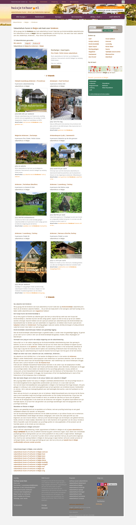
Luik (90, 90)
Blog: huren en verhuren (22, 494)
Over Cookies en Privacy (22, 496)
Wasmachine (110, 54)
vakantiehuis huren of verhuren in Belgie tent (29, 466)
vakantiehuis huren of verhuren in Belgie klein (29, 458)
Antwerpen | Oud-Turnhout (59, 81)
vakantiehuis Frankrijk (76, 487)
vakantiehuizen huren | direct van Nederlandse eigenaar (30, 12)
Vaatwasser (92, 54)
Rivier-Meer (109, 46)
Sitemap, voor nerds (20, 498)
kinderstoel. (32, 325)
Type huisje (32, 1)
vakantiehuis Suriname (77, 496)
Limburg (91, 88)
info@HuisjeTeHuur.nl (76, 509)
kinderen (54, 28)
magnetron (39, 311)
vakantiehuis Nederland (77, 483)
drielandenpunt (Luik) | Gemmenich (62, 135)
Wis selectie (18, 43)
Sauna (108, 49)
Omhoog (99, 504)
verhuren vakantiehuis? (76, 504)
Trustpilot (100, 481)
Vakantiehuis (17, 22)
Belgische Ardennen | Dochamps (26, 135)
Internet (108, 41)
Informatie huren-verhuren (23, 490)
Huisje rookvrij (94, 41)
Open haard (93, 46)
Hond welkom (110, 39)
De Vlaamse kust (44, 363)
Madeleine (100, 498)
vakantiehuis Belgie (76, 485)
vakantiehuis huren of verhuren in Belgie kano (29, 456)
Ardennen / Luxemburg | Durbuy (61, 184)
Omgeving (54, 1)
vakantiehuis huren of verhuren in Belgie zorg (29, 471)
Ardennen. (73, 356)
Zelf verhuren (74, 1)
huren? (56, 67)
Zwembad (109, 57)
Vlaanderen (105, 83)
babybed (17, 325)
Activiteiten (43, 1)
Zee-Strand (92, 57)
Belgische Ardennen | (32, 46)
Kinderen (34, 22)
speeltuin (34, 347)
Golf (90, 39)
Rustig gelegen (94, 49)
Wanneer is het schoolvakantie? (24, 487)
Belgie (26, 22)
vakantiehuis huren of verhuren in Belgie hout (29, 454)
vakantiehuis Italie (75, 494)
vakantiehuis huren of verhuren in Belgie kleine (30, 460)
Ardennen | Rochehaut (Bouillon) (26, 184)
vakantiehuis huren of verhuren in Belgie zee (29, 468)
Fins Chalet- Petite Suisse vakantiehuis (64, 53)
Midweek (45, 508)
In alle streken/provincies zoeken (99, 94)
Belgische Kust (93, 85)
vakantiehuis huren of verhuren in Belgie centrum (31, 452)
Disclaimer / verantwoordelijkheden (26, 485)
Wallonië (105, 85)
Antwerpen (92, 81)
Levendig (109, 44)
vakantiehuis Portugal (76, 492)
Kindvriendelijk (67, 307)
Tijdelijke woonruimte (113, 52)
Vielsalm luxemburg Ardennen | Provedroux (30, 81)
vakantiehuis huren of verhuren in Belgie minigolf (30, 464)
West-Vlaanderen (107, 88)
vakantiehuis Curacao (76, 498)
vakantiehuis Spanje (76, 490)
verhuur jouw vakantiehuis (78, 481)
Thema (64, 1)
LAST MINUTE (114, 17)
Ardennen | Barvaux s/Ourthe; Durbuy (63, 233)
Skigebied (92, 52)
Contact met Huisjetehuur (22, 492)
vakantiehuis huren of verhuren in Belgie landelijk (31, 462)
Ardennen (92, 83)
